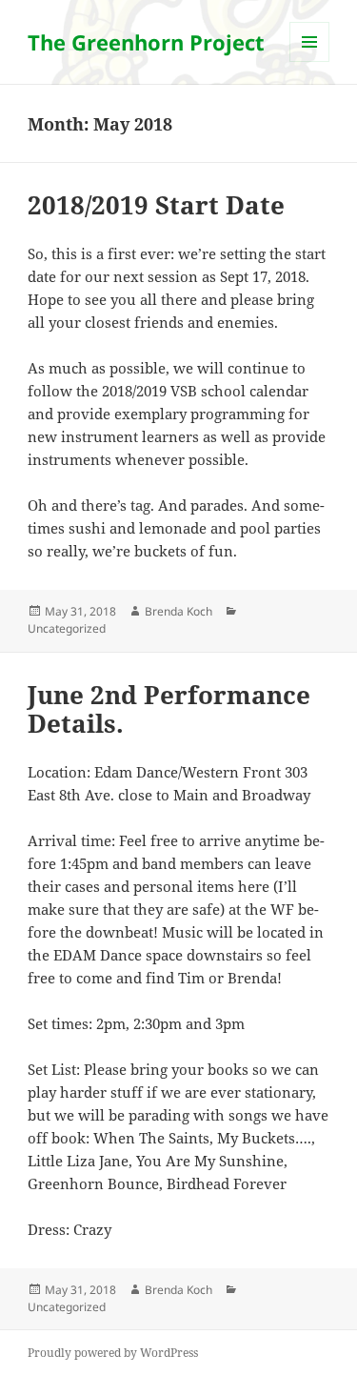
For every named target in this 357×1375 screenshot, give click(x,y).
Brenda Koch (178, 611)
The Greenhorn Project (146, 42)
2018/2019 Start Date (156, 205)
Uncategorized (67, 628)
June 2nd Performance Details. (169, 708)
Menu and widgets (309, 61)
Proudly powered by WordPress (113, 1353)
